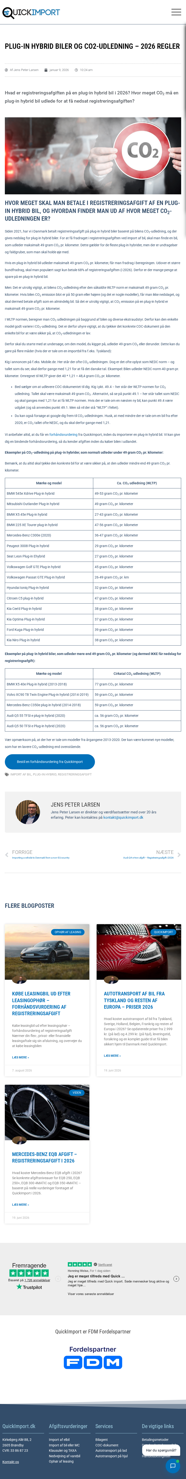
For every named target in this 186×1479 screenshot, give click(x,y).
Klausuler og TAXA (63, 1450)
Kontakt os (10, 1462)
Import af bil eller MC (64, 1445)
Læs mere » (20, 1057)
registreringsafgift (75, 774)
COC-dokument (106, 1445)
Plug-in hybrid (44, 774)
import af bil (20, 774)
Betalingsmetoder (155, 1440)
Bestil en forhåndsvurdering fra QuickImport (50, 762)
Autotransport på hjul (111, 1456)
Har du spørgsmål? (161, 1450)
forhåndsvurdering (63, 435)
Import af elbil (59, 1440)
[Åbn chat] (173, 1466)
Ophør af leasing (61, 1461)
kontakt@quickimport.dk (123, 817)
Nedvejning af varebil (64, 1456)
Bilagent (101, 1440)
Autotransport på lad (111, 1450)
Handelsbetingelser (156, 1456)
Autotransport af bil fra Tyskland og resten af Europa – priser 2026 (134, 1000)
